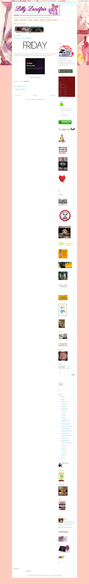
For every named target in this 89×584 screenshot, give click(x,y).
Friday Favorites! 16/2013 (66, 442)
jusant (51, 575)
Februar (63, 450)
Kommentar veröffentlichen (21, 89)
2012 (61, 456)
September (64, 408)
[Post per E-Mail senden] (21, 81)
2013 (61, 399)
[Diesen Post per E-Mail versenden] (23, 81)
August (63, 411)
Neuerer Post (17, 95)
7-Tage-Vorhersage (62, 96)
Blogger (59, 575)
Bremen (60, 82)
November (64, 403)
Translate (68, 368)
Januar (63, 453)
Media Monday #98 (65, 433)
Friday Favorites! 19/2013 (66, 426)
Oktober (63, 406)
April (63, 445)
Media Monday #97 (65, 440)
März (63, 448)
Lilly (66, 519)
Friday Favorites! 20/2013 (64, 420)
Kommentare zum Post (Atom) (37, 99)
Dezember (64, 401)
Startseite (35, 95)
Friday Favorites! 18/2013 (66, 431)
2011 (61, 458)
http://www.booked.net (63, 98)
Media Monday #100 (65, 424)
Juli (63, 413)
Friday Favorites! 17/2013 (66, 435)
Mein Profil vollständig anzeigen (65, 527)
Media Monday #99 (65, 428)
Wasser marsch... (64, 438)
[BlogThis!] (25, 81)
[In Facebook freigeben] (27, 81)
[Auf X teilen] (26, 81)
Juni (63, 415)
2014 (61, 397)
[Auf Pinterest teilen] (28, 81)
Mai (63, 418)
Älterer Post (52, 95)
